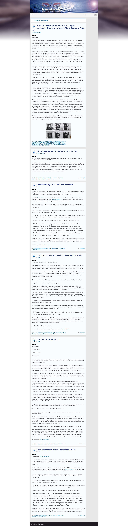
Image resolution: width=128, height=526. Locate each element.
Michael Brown (50, 142)
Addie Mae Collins (37, 442)
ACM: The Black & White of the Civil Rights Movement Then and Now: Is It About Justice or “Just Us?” (58, 28)
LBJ (43, 142)
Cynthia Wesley (35, 444)
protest (38, 249)
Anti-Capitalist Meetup (37, 32)
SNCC (52, 144)
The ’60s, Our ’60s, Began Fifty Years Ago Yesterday (59, 255)
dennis (39, 186)
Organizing (34, 249)
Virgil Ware (55, 444)
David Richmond (48, 332)
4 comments (82, 442)
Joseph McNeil (62, 248)
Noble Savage (54, 177)
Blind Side (58, 141)
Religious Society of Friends (49, 179)
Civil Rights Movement (42, 177)
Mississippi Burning (36, 143)
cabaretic (39, 153)
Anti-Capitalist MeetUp (45, 141)
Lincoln (45, 142)
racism (33, 144)
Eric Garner (39, 142)
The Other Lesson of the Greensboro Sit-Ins (56, 449)
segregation (49, 333)
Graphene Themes (40, 524)
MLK (41, 143)
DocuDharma (64, 8)
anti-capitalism (36, 141)
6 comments (82, 332)
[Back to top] (125, 523)
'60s (34, 332)
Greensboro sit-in (54, 248)
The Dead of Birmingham (47, 339)
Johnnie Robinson (49, 444)
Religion (43, 153)
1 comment (82, 177)
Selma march (37, 144)
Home (32, 15)
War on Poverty (37, 145)
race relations (40, 179)
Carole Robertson (52, 442)
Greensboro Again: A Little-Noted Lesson (54, 184)
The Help (56, 144)
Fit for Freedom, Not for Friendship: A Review (56, 151)
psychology (60, 177)
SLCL (49, 144)
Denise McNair (42, 444)
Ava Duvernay (53, 141)
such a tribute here (40, 197)
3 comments (82, 248)
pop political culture (57, 143)
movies (44, 143)
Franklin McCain (46, 248)
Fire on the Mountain (44, 244)
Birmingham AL (44, 442)
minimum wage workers (59, 142)
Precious (63, 143)
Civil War (49, 177)
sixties (53, 333)
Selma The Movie (44, 144)
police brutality (49, 143)
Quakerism (34, 179)
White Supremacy (45, 145)
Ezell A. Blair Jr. (56, 332)
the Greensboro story (57, 199)
